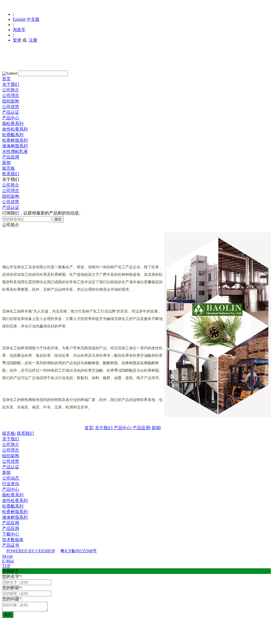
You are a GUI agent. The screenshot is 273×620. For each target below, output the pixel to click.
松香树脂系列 (15, 140)
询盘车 (19, 29)
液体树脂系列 (15, 146)
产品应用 (10, 157)
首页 (6, 78)
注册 (33, 40)
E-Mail (8, 561)
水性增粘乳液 (15, 151)
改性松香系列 (15, 129)
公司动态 (10, 478)
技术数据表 (12, 539)
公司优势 (10, 106)
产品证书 (10, 545)
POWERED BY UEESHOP (30, 551)
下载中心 (10, 534)
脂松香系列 (12, 123)
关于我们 (10, 84)
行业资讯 (10, 483)
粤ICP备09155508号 (78, 551)
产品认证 (10, 112)
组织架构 (10, 101)
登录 (17, 40)
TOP (6, 566)
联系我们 (10, 174)
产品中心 (10, 118)
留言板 (8, 168)
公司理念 (10, 95)
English (19, 19)
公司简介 (10, 90)
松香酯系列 (12, 134)
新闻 (6, 162)
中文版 (33, 19)
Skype (7, 556)
